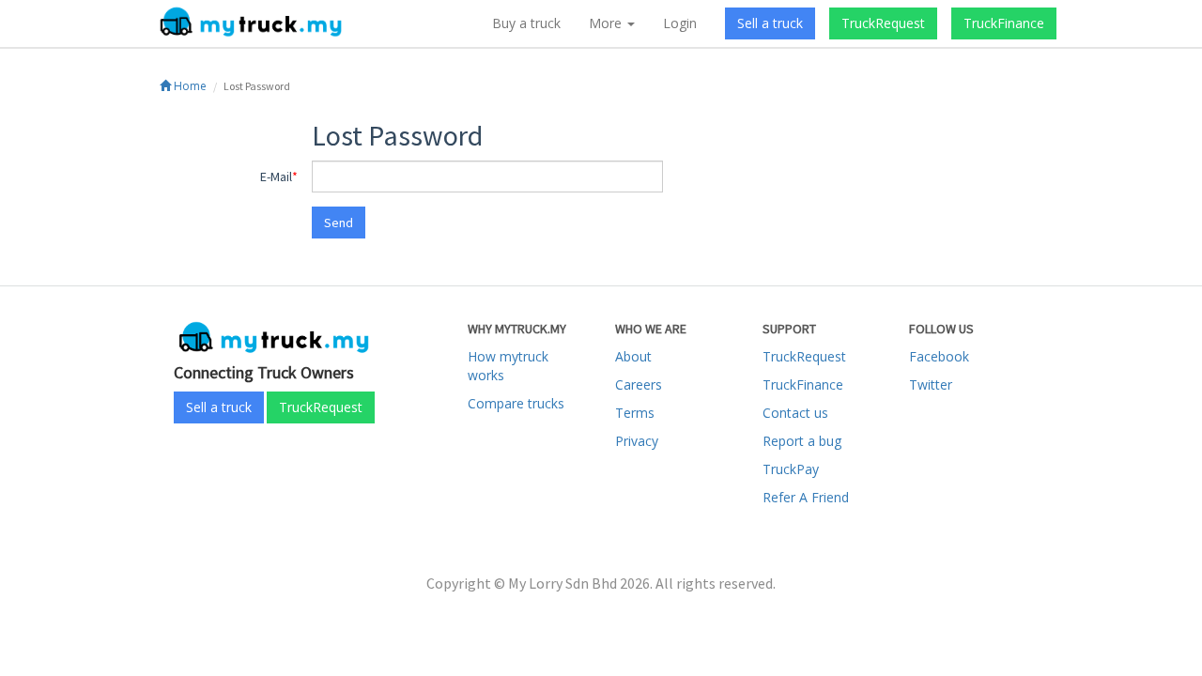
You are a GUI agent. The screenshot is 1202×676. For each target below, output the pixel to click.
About (633, 356)
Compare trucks (516, 403)
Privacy (636, 441)
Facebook (939, 356)
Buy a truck (526, 23)
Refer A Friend (806, 497)
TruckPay (791, 469)
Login (680, 23)
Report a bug (802, 441)
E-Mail (276, 176)
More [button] (607, 23)
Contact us (795, 413)
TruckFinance (1003, 23)
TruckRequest (883, 23)
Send (338, 222)
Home (189, 86)
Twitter (930, 384)
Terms (635, 413)
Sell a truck (770, 23)
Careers (638, 384)
